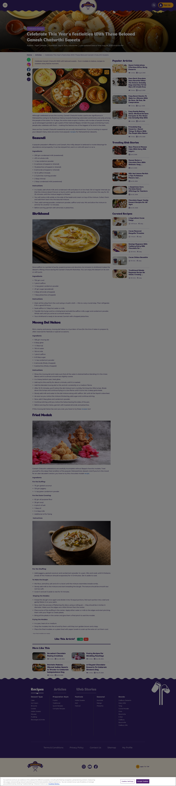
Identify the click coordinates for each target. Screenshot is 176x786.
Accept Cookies (142, 781)
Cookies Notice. (54, 784)
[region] (88, 781)
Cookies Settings (127, 781)
